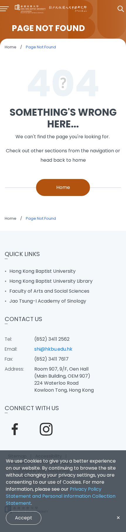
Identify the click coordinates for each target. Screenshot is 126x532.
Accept (23, 517)
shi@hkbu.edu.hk (53, 349)
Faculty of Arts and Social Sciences (49, 291)
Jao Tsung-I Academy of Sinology (47, 301)
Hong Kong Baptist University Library (51, 281)
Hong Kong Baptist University (42, 271)
